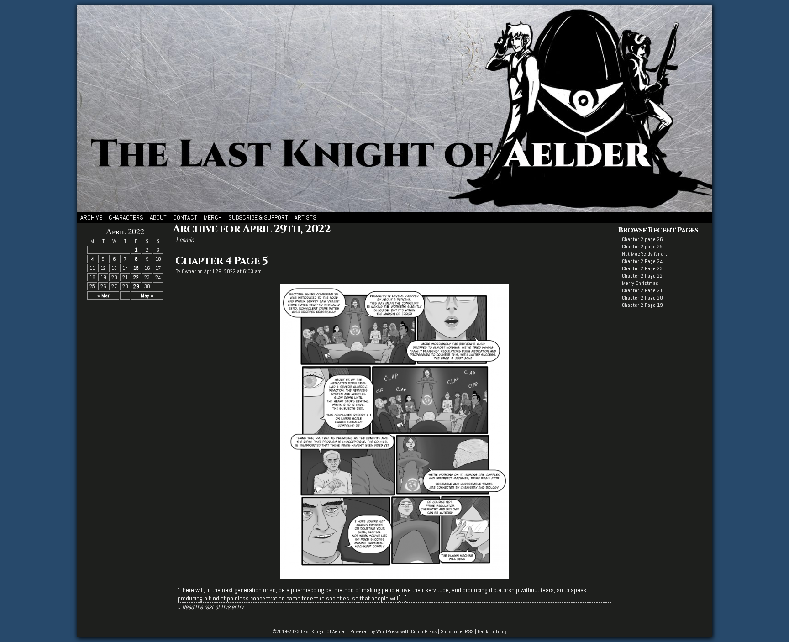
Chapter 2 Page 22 (642, 275)
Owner (189, 271)
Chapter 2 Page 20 (642, 297)
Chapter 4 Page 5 (221, 261)
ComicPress (424, 631)
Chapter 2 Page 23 (642, 268)
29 (136, 286)
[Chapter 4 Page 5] (394, 577)
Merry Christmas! (641, 283)
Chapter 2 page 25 (642, 246)
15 (136, 268)
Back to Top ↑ (492, 631)
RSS (469, 631)
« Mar (103, 295)
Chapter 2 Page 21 (642, 290)
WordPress (387, 631)
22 (136, 277)
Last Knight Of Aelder (323, 631)
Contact (185, 217)
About (158, 217)
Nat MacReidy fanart (644, 254)
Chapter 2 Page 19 (642, 305)
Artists (305, 217)
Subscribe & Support (258, 217)
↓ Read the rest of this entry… (213, 607)
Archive (91, 217)
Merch (213, 217)
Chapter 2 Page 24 (642, 261)
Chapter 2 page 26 (642, 239)
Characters (126, 217)
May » (147, 295)
